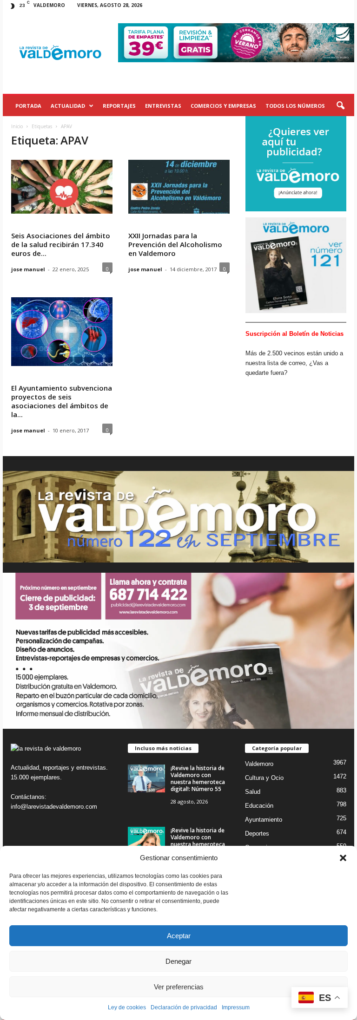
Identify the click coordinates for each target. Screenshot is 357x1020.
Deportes (257, 833)
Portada (28, 105)
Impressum (236, 1007)
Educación (259, 805)
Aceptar (179, 936)
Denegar (178, 961)
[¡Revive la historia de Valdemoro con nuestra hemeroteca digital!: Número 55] (146, 778)
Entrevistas (163, 105)
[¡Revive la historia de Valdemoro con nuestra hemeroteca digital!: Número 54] (146, 840)
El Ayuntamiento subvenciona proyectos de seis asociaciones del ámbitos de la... (61, 401)
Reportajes (119, 105)
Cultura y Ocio (264, 777)
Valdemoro (259, 763)
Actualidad (68, 105)
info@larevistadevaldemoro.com (54, 806)
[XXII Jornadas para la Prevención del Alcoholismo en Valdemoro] (179, 186)
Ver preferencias (179, 987)
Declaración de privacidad (184, 1007)
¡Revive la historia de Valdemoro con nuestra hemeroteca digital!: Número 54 (198, 840)
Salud (252, 791)
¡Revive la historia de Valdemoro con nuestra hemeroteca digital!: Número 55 (198, 778)
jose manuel (28, 269)
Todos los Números (295, 105)
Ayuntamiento (263, 819)
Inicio (17, 126)
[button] (343, 858)
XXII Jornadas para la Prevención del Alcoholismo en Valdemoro (175, 244)
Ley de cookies (127, 1007)
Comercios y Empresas (223, 105)
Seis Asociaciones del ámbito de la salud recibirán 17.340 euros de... (60, 244)
